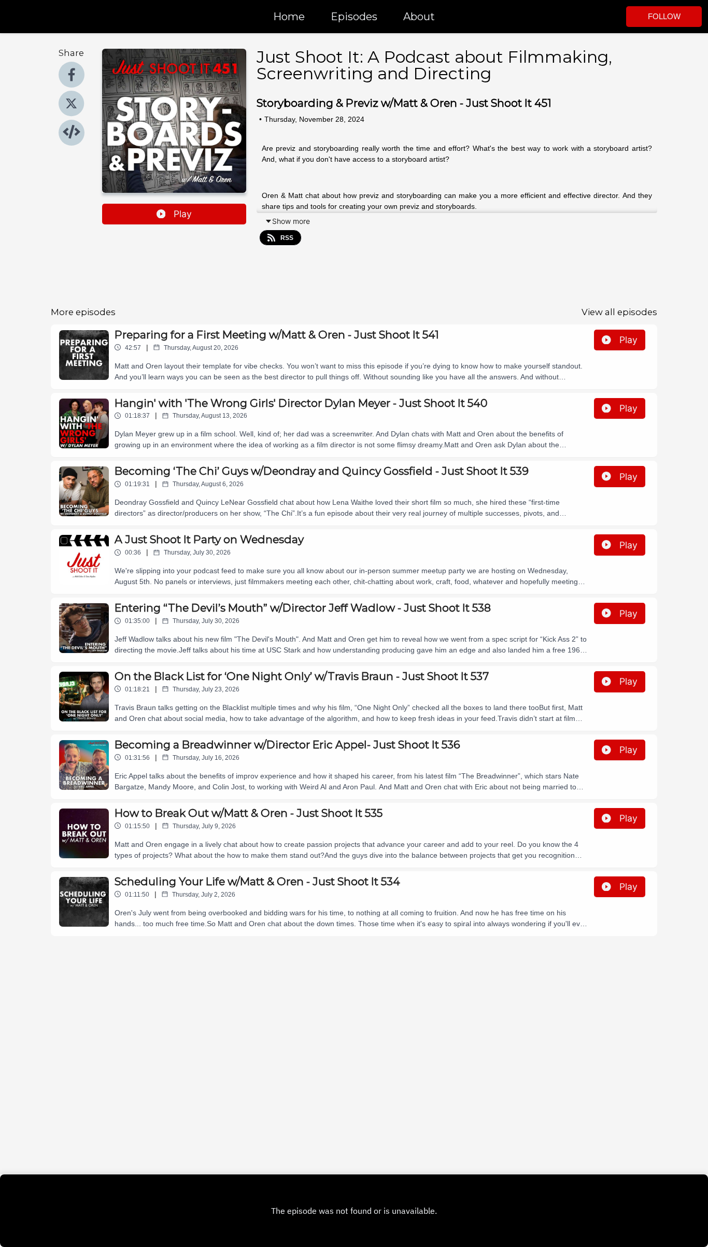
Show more (291, 221)
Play (183, 213)
